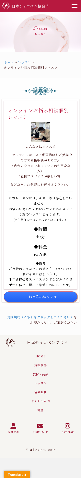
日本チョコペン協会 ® (47, 342)
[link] (40, 356)
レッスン (24, 62)
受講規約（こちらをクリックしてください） (40, 317)
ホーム (9, 62)
